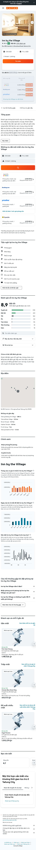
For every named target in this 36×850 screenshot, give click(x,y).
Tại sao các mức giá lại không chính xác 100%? (16, 833)
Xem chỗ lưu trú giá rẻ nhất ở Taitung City (28, 665)
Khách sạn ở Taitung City (12, 801)
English (19, 3)
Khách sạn (16, 842)
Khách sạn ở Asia (25, 842)
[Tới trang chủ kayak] (12, 8)
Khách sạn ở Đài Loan (9, 844)
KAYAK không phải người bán (12, 825)
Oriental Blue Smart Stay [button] (9, 690)
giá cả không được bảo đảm (10, 820)
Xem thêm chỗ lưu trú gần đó (27, 624)
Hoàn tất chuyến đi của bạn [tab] (13, 788)
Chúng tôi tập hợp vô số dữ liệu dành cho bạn (16, 829)
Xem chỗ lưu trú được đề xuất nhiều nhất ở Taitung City (27, 707)
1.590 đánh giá (20, 43)
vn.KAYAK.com (7, 842)
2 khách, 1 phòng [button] (9, 56)
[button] (34, 3)
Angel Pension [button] (6, 733)
